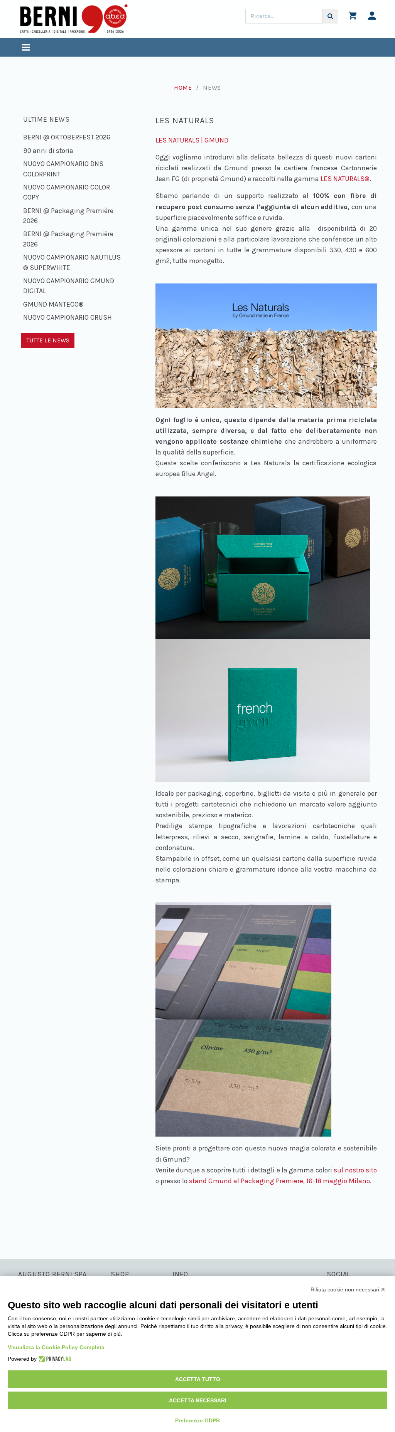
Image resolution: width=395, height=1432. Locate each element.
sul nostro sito (355, 1170)
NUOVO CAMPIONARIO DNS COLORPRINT (63, 169)
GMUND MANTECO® (53, 304)
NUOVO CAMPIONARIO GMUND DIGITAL (68, 286)
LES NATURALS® (345, 179)
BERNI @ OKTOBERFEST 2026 (66, 137)
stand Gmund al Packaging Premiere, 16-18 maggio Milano (279, 1181)
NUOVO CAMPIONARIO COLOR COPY (66, 192)
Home (183, 87)
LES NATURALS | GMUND (191, 140)
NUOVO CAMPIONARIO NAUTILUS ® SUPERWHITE (72, 262)
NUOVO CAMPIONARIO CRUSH (67, 317)
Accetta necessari (197, 1400)
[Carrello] (353, 17)
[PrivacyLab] (54, 1359)
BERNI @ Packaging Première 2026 (68, 216)
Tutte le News (47, 340)
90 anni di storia (48, 150)
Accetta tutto (197, 1379)
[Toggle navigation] (26, 48)
